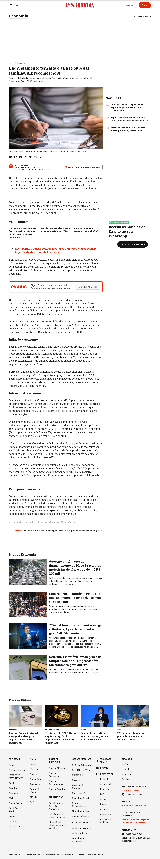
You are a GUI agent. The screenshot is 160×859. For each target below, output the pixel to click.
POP (32, 802)
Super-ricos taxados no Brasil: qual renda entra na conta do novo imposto (129, 119)
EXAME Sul (77, 775)
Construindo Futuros (78, 786)
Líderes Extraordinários (79, 804)
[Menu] (11, 5)
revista (104, 768)
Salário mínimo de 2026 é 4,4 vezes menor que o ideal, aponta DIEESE (128, 129)
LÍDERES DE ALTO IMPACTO (16, 776)
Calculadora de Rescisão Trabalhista (56, 806)
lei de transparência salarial (92, 855)
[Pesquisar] (17, 5)
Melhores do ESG (80, 833)
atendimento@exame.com (134, 805)
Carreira (13, 788)
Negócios (13, 821)
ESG (11, 798)
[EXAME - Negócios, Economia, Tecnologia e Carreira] (80, 5)
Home (11, 63)
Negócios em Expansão (78, 840)
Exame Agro (36, 779)
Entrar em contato (130, 790)
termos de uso (30, 855)
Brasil (11, 783)
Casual (33, 764)
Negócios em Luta (80, 811)
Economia (18, 16)
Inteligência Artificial (14, 810)
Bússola (76, 780)
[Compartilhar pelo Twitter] (30, 156)
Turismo (43, 522)
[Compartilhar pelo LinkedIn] (20, 156)
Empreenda (105, 814)
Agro (102, 809)
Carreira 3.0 (106, 784)
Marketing (35, 769)
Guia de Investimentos (56, 782)
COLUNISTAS (15, 826)
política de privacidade (67, 855)
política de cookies (46, 855)
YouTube (126, 764)
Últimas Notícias (17, 770)
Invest (12, 816)
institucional (15, 855)
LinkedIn (126, 769)
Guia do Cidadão (57, 768)
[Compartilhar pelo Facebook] (15, 156)
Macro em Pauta (142, 16)
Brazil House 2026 (81, 770)
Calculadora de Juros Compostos (57, 816)
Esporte (33, 774)
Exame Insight (16, 803)
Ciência (33, 797)
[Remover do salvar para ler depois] (40, 156)
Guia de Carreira (57, 789)
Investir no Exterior (81, 798)
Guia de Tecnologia (54, 774)
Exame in (104, 779)
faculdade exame (105, 760)
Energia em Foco (80, 793)
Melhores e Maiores (81, 828)
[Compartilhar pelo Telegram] (25, 156)
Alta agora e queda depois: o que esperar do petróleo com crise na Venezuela (127, 107)
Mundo (33, 759)
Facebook (126, 779)
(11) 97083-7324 (134, 834)
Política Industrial (80, 816)
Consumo (54, 522)
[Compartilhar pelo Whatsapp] (10, 156)
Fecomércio (68, 522)
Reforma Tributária (81, 765)
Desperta (104, 789)
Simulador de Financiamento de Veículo (57, 825)
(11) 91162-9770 (134, 794)
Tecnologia (35, 784)
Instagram (127, 774)
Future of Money (34, 790)
